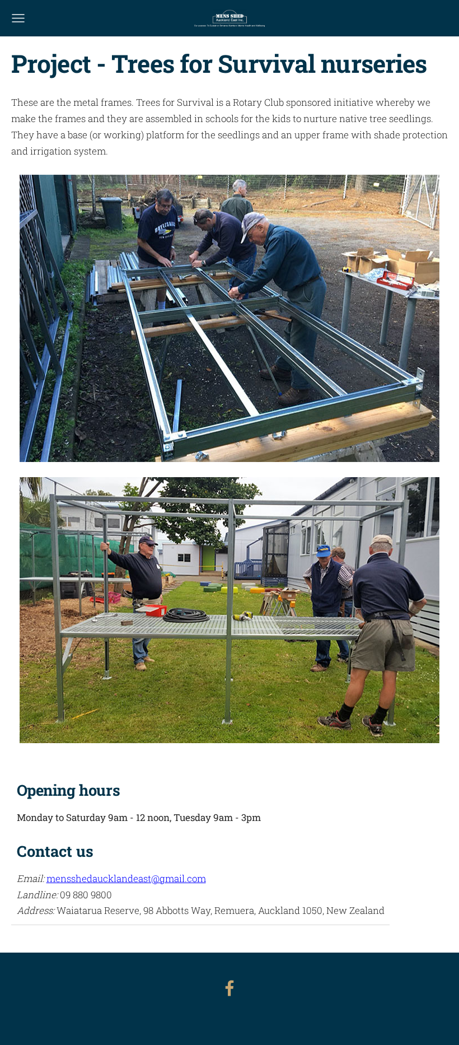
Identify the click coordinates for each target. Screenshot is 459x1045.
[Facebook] (229, 988)
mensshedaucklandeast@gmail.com (126, 878)
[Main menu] (18, 18)
